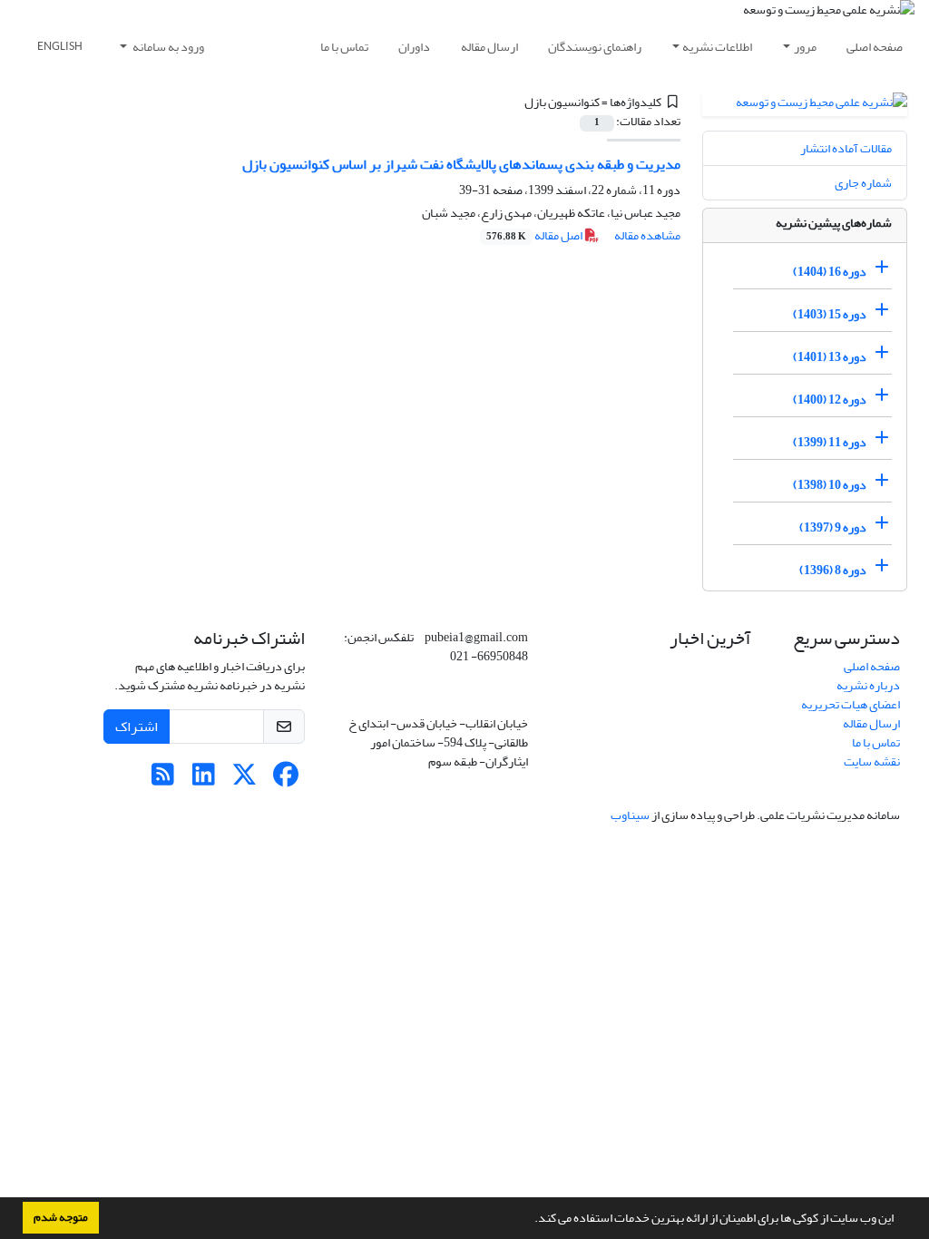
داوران (414, 46)
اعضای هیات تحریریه (850, 704)
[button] (530, 1220)
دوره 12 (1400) (829, 399)
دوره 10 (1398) (829, 485)
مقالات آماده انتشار (846, 148)
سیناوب (630, 815)
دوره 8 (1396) (832, 570)
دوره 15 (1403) (829, 314)
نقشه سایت (872, 761)
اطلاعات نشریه (717, 46)
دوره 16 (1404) (829, 271)
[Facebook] (285, 779)
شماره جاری (863, 183)
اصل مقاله (535, 235)
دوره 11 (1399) (829, 442)
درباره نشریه (868, 685)
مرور (805, 46)
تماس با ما (344, 46)
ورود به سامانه (167, 46)
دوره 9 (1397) (832, 527)
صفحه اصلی (874, 46)
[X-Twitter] (244, 779)
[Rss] (162, 779)
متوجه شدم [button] (61, 1217)
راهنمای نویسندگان (594, 46)
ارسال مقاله (489, 46)
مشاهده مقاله (647, 235)
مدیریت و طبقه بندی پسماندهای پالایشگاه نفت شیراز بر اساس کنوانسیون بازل (461, 164)
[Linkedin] (203, 779)
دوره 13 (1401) (829, 357)
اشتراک (136, 726)
